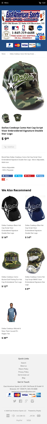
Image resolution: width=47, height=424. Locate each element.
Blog (23, 378)
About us (23, 366)
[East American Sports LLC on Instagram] (32, 402)
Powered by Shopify (34, 411)
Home (3, 54)
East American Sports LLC (17, 411)
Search (23, 363)
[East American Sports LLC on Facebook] (20, 402)
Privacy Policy (23, 372)
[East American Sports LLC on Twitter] (14, 402)
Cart (43, 3)
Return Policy (23, 369)
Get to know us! (23, 375)
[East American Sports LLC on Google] (26, 402)
